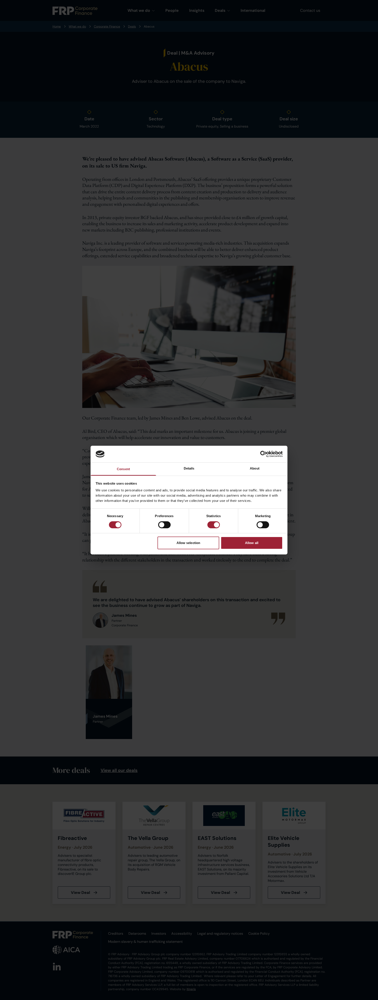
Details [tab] (189, 468)
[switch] (164, 524)
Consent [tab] (123, 469)
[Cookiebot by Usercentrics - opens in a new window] (263, 454)
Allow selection (188, 543)
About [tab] (254, 468)
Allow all (251, 543)
